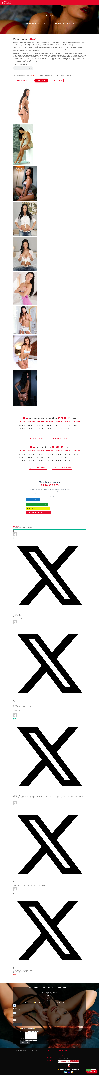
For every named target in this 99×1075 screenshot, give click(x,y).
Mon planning (57, 80)
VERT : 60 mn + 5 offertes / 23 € (37, 504)
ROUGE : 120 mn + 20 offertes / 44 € (38, 512)
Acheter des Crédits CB (62, 438)
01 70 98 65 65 (50, 485)
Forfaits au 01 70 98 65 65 (62, 468)
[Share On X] (49, 611)
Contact (62, 1055)
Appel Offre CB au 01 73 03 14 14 (64, 24)
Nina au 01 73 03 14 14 (38, 438)
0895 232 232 (58, 447)
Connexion (16, 526)
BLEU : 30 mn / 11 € (33, 500)
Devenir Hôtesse (50, 1060)
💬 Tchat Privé (90, 1070)
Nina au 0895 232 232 (38, 468)
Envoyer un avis (24, 1042)
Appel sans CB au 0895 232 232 (35, 24)
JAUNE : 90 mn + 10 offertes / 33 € (37, 508)
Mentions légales (63, 1050)
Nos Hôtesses (49, 1054)
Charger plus (17, 1024)
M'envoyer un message (22, 80)
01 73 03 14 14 (65, 418)
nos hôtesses (34, 75)
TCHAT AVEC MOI (41, 80)
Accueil (50, 1051)
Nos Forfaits (50, 1057)
